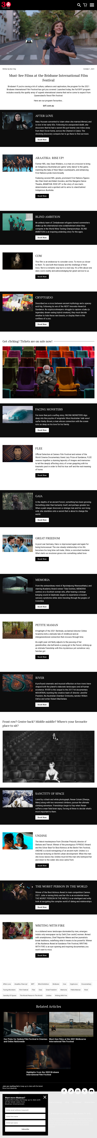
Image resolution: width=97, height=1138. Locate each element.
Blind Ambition (43, 984)
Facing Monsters (9, 990)
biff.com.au (48, 106)
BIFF (32, 984)
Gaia (40, 990)
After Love (7, 984)
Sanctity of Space (9, 995)
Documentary (86, 984)
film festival (23, 990)
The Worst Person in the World (31, 995)
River (86, 990)
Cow (64, 984)
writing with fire (61, 995)
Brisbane (56, 984)
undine (48, 995)
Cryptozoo (74, 984)
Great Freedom (51, 990)
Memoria (63, 990)
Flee (33, 990)
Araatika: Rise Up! (21, 984)
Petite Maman (76, 990)
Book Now (42, 140)
